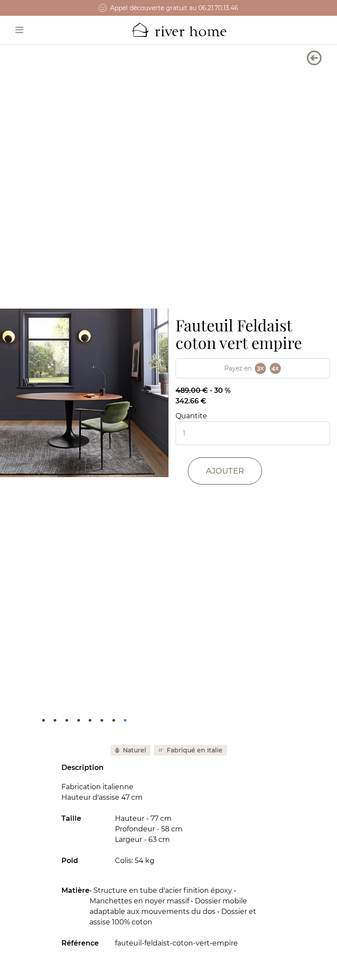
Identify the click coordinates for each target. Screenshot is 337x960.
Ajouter (225, 471)
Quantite (191, 416)
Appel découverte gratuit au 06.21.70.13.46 (174, 8)
